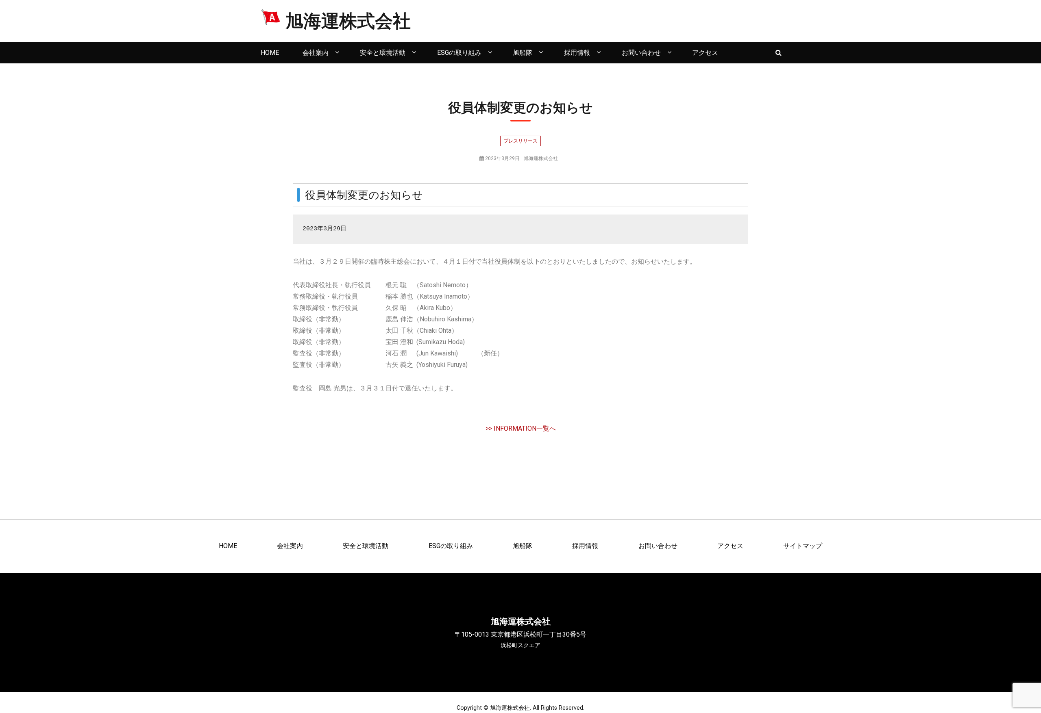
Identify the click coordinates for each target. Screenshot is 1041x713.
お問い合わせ (641, 52)
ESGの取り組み (459, 52)
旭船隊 (522, 52)
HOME (270, 52)
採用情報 (577, 52)
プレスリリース (520, 141)
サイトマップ (802, 546)
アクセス (705, 52)
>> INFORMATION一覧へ (521, 428)
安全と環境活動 (382, 52)
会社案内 (316, 52)
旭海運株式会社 (348, 21)
